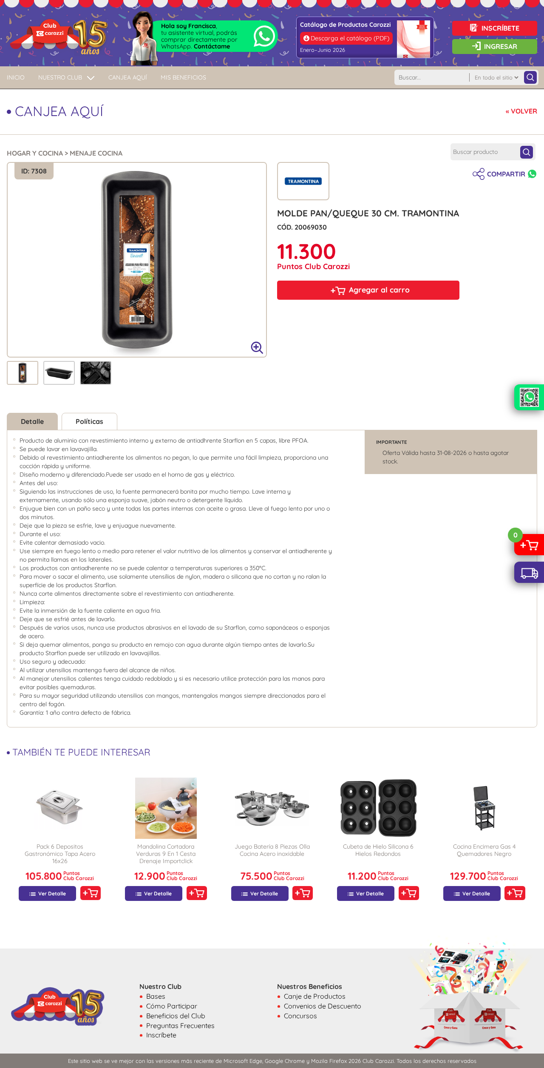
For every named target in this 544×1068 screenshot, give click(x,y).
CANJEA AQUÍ (127, 77)
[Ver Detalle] (60, 808)
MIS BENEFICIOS (183, 77)
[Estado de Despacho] (529, 572)
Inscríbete (161, 1035)
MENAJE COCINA (96, 153)
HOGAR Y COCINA (35, 153)
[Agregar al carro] (90, 893)
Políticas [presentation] (89, 421)
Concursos (300, 1015)
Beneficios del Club (175, 1015)
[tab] (22, 373)
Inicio (16, 77)
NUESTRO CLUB (60, 77)
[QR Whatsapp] (529, 397)
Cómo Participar (171, 1006)
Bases (155, 996)
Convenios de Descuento (322, 1006)
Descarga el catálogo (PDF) (350, 38)
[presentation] (22, 372)
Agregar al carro (379, 289)
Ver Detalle (52, 893)
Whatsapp (532, 174)
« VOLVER (521, 111)
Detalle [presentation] (32, 421)
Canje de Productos (315, 996)
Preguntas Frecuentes (180, 1025)
